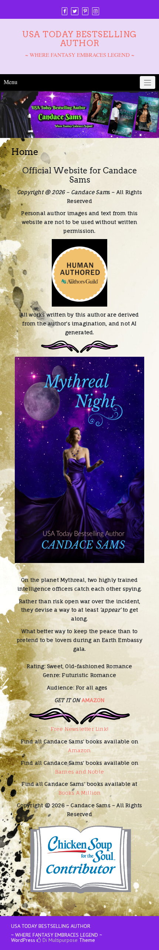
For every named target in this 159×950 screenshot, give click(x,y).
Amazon (79, 750)
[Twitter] (74, 11)
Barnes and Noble (79, 771)
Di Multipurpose (59, 940)
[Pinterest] (85, 11)
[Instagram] (95, 11)
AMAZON (93, 700)
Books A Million (79, 793)
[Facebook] (64, 11)
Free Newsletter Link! (79, 729)
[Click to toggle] (147, 82)
